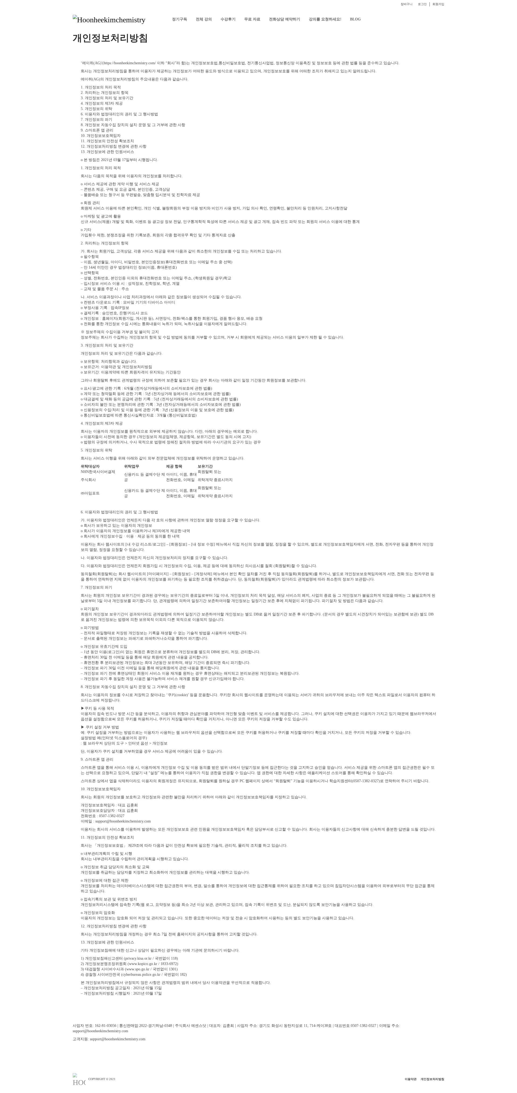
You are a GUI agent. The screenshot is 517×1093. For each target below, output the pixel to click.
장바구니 (407, 4)
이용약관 (411, 1079)
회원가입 (438, 4)
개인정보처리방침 (432, 1079)
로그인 (422, 4)
